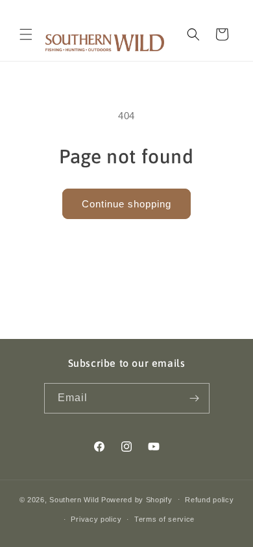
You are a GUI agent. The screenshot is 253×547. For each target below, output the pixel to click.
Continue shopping (126, 203)
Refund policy (209, 500)
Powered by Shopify (137, 499)
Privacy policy (96, 519)
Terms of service (164, 519)
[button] (26, 34)
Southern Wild (74, 499)
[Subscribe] (194, 398)
